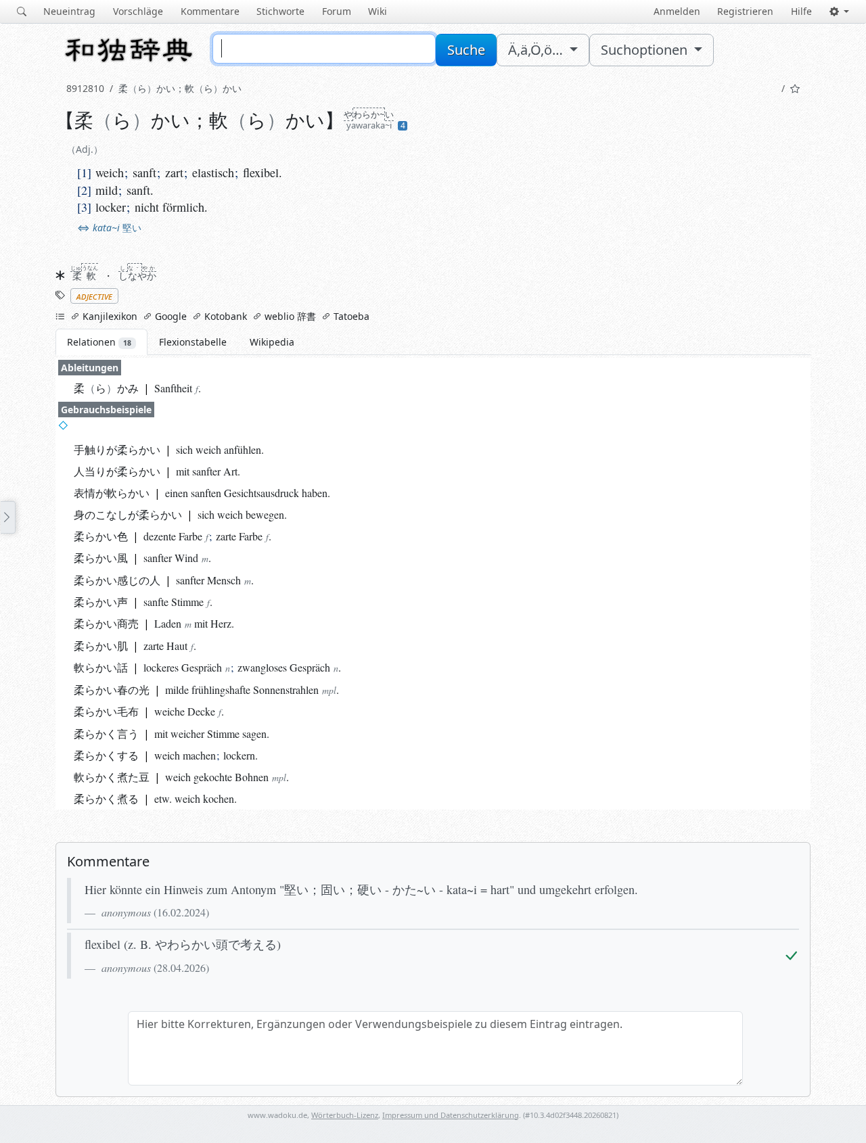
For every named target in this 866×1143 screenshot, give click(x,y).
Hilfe (801, 11)
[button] (839, 11)
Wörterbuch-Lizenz (344, 1115)
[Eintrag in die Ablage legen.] (795, 88)
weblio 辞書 (289, 316)
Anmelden (677, 11)
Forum (336, 11)
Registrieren (745, 11)
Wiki (377, 11)
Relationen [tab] (99, 341)
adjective (94, 295)
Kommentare (210, 11)
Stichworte (280, 11)
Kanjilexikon (108, 316)
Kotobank (224, 316)
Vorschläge (138, 11)
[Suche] (21, 11)
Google (169, 316)
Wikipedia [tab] (272, 341)
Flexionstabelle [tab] (193, 341)
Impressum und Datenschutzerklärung (450, 1115)
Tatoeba (350, 316)
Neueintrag (69, 11)
